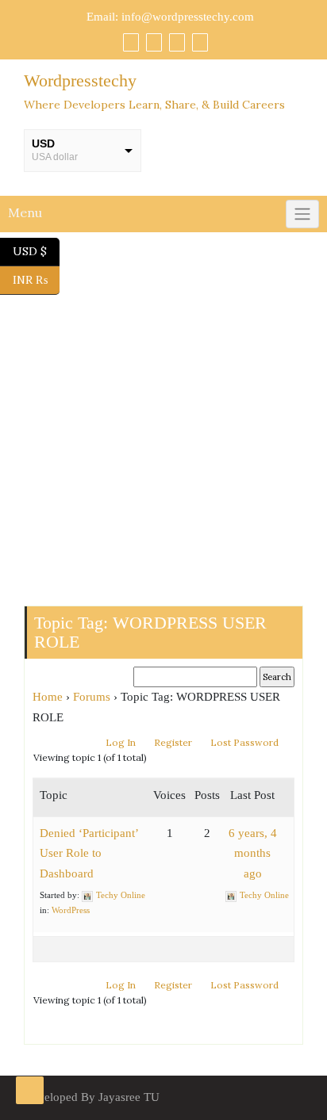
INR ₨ (36, 278)
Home (48, 696)
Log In (121, 742)
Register (173, 742)
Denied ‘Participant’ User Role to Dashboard (89, 853)
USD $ (36, 250)
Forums (91, 696)
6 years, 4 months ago (253, 853)
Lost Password (244, 742)
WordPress (71, 910)
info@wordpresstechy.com (187, 16)
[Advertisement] (163, 419)
